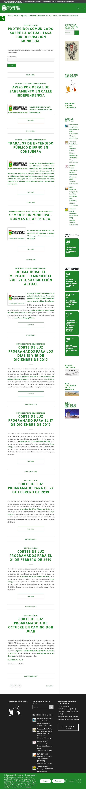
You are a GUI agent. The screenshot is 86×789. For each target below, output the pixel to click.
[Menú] (81, 8)
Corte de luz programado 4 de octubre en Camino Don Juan (30, 625)
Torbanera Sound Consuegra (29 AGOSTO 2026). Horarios (45, 769)
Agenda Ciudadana (9, 2)
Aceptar (45, 781)
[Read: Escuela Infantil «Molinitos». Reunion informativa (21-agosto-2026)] (66, 166)
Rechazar (58, 781)
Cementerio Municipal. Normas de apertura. (30, 217)
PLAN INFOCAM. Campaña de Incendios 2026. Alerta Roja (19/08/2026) (73, 194)
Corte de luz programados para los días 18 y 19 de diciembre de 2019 (30, 353)
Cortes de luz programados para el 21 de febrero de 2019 (31, 555)
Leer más (30, 120)
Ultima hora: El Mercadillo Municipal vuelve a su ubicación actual (30, 278)
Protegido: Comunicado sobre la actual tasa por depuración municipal (30, 35)
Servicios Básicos (30, 25)
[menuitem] (32, 1)
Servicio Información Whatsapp (65, 1)
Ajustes (71, 781)
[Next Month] (79, 235)
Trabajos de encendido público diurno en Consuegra (30, 147)
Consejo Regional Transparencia (32, 1)
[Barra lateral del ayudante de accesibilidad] (2, 18)
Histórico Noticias (23, 344)
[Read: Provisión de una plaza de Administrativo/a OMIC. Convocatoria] (66, 126)
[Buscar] (76, 8)
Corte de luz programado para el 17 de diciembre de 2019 (30, 420)
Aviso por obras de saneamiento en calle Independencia (30, 91)
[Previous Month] (76, 235)
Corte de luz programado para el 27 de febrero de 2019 (30, 488)
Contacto (19, 2)
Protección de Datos (48, 1)
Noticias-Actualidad (23, 84)
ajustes (28, 787)
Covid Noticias (15, 211)
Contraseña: (11, 57)
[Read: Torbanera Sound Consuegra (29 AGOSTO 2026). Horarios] (66, 210)
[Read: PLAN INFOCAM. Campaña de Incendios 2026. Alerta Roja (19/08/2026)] (66, 188)
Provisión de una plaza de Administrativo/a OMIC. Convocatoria (74, 129)
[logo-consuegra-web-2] (13, 8)
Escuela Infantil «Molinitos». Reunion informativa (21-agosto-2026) (73, 172)
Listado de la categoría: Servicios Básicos (24, 16)
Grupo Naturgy (49, 379)
